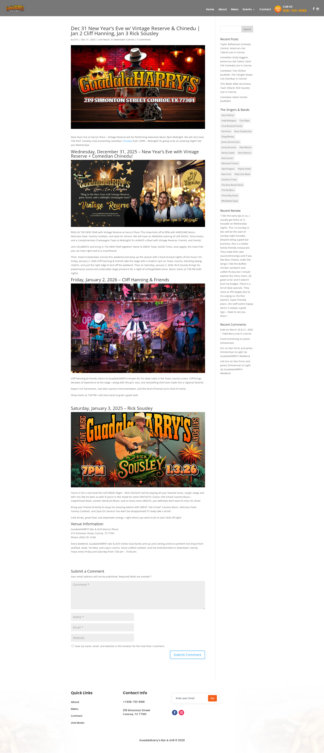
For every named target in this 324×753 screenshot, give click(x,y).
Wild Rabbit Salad (230, 200)
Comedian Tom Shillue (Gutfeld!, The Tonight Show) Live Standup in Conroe (236, 74)
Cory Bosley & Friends (232, 125)
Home (210, 9)
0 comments (144, 39)
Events (247, 9)
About (222, 9)
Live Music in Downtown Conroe (116, 39)
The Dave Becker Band (232, 184)
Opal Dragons (228, 168)
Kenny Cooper (228, 152)
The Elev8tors (228, 190)
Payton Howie (244, 168)
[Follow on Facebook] (174, 712)
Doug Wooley (228, 136)
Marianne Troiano (230, 163)
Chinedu (127, 141)
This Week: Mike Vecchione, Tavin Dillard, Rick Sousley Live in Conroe (235, 87)
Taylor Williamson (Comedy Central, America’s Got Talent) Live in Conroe (235, 48)
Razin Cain (226, 174)
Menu (234, 9)
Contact (265, 9)
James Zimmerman (230, 141)
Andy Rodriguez (229, 120)
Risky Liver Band (242, 174)
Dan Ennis (226, 131)
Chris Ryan (245, 120)
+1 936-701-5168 (134, 702)
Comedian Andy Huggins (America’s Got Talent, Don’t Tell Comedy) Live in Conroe (235, 61)
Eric (76, 39)
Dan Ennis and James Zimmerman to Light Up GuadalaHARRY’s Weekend (236, 352)
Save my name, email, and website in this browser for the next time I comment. (120, 646)
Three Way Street (230, 195)
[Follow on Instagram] (181, 712)
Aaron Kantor (228, 115)
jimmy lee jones (229, 147)
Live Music (78, 723)
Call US (295, 9)
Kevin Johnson (244, 152)
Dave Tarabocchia (242, 131)
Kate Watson (245, 147)
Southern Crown (229, 179)
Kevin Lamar (227, 158)
